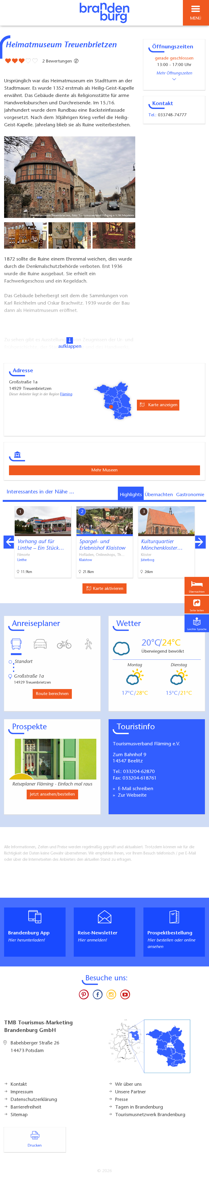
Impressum (22, 1092)
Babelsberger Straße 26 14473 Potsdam (35, 1047)
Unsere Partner (130, 1092)
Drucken (35, 1146)
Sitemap (19, 1115)
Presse (121, 1099)
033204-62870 (139, 771)
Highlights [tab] (131, 495)
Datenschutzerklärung (34, 1099)
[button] (197, 605)
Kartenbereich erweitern (174, 502)
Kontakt (19, 1084)
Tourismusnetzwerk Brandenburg (150, 1115)
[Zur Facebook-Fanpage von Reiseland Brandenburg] (97, 996)
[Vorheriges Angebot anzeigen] (9, 542)
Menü (195, 19)
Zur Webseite (131, 795)
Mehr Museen (104, 470)
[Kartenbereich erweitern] (201, 502)
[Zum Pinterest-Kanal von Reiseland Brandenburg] (84, 996)
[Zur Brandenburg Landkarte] (149, 1049)
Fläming (66, 394)
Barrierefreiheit (26, 1107)
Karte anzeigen (162, 405)
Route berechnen (52, 694)
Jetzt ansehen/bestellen (52, 794)
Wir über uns (128, 1084)
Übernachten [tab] (159, 495)
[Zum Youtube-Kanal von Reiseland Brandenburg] (125, 996)
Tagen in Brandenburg (139, 1107)
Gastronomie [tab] (190, 495)
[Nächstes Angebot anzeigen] (200, 542)
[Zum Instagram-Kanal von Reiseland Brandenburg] (111, 996)
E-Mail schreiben (134, 789)
